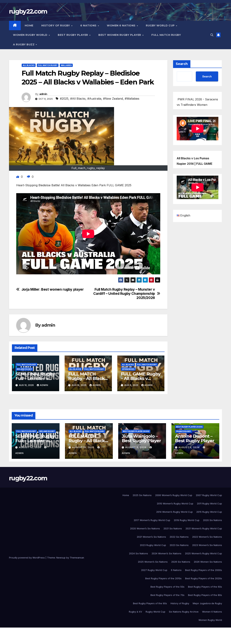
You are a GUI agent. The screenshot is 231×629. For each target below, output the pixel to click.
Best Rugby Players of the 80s (205, 595)
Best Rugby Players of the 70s (167, 595)
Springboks (128, 369)
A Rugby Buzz (24, 44)
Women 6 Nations (121, 25)
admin (43, 94)
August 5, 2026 (136, 447)
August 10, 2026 (30, 447)
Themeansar (77, 557)
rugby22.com (28, 11)
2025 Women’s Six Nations (153, 561)
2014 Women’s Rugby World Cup (174, 511)
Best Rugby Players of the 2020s (203, 578)
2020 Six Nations (212, 520)
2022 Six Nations (179, 536)
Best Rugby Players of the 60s (205, 586)
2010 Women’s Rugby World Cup (175, 503)
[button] (211, 35)
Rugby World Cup (160, 25)
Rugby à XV (135, 611)
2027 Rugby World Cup (154, 570)
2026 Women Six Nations (208, 561)
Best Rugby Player (73, 35)
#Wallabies (132, 98)
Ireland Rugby (24, 369)
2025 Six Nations (142, 495)
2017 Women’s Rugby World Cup (152, 520)
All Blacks (28, 65)
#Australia (94, 98)
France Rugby (183, 431)
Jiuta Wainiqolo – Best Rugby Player (141, 438)
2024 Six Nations (138, 553)
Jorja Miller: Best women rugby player (52, 289)
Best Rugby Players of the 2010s (163, 578)
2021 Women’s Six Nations (151, 536)
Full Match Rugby (166, 35)
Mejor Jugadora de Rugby (207, 603)
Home (29, 25)
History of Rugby (56, 25)
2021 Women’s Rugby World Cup (204, 528)
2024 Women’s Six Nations (166, 553)
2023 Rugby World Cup (153, 545)
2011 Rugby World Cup (209, 503)
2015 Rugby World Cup (209, 511)
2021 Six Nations (173, 528)
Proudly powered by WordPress (27, 557)
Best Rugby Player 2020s (136, 431)
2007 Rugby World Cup (209, 495)
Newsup (61, 557)
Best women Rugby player (120, 35)
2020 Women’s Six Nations (145, 528)
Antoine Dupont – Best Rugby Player (194, 438)
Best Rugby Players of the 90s (150, 603)
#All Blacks (78, 98)
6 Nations (88, 25)
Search (182, 64)
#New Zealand (113, 98)
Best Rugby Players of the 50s (167, 586)
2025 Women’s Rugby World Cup (203, 553)
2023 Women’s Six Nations (207, 545)
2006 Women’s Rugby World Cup (173, 495)
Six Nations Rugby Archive (184, 611)
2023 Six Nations (179, 545)
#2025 (64, 98)
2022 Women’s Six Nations (207, 536)
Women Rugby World (30, 35)
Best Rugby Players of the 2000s (203, 570)
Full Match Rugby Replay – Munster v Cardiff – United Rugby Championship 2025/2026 (124, 293)
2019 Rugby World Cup (186, 520)
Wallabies (66, 65)
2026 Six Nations (180, 561)
